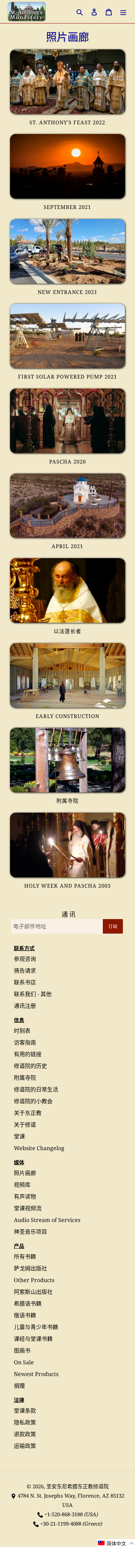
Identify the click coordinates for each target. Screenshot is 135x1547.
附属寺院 (25, 1077)
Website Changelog (39, 1148)
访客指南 (25, 1042)
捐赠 (19, 1386)
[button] (116, 1543)
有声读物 (25, 1196)
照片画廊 (25, 1173)
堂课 (19, 1136)
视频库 (22, 1184)
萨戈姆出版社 (30, 1268)
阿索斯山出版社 (33, 1292)
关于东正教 (28, 1113)
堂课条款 (25, 1410)
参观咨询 (25, 959)
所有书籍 (25, 1256)
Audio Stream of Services (47, 1220)
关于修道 (25, 1124)
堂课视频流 (28, 1208)
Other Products (34, 1280)
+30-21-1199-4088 (60, 1523)
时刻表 (22, 1030)
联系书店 (25, 982)
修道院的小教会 (33, 1101)
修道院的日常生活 (36, 1089)
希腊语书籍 (28, 1303)
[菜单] (123, 11)
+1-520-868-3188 (63, 1514)
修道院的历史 (30, 1066)
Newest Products (36, 1374)
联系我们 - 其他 (33, 994)
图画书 (22, 1350)
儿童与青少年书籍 (36, 1327)
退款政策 (25, 1434)
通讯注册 (25, 1006)
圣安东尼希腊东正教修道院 (77, 1486)
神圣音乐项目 (30, 1231)
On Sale (24, 1362)
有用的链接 (28, 1054)
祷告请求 (25, 970)
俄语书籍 (25, 1315)
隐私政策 (25, 1422)
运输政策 (25, 1446)
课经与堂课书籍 (33, 1339)
